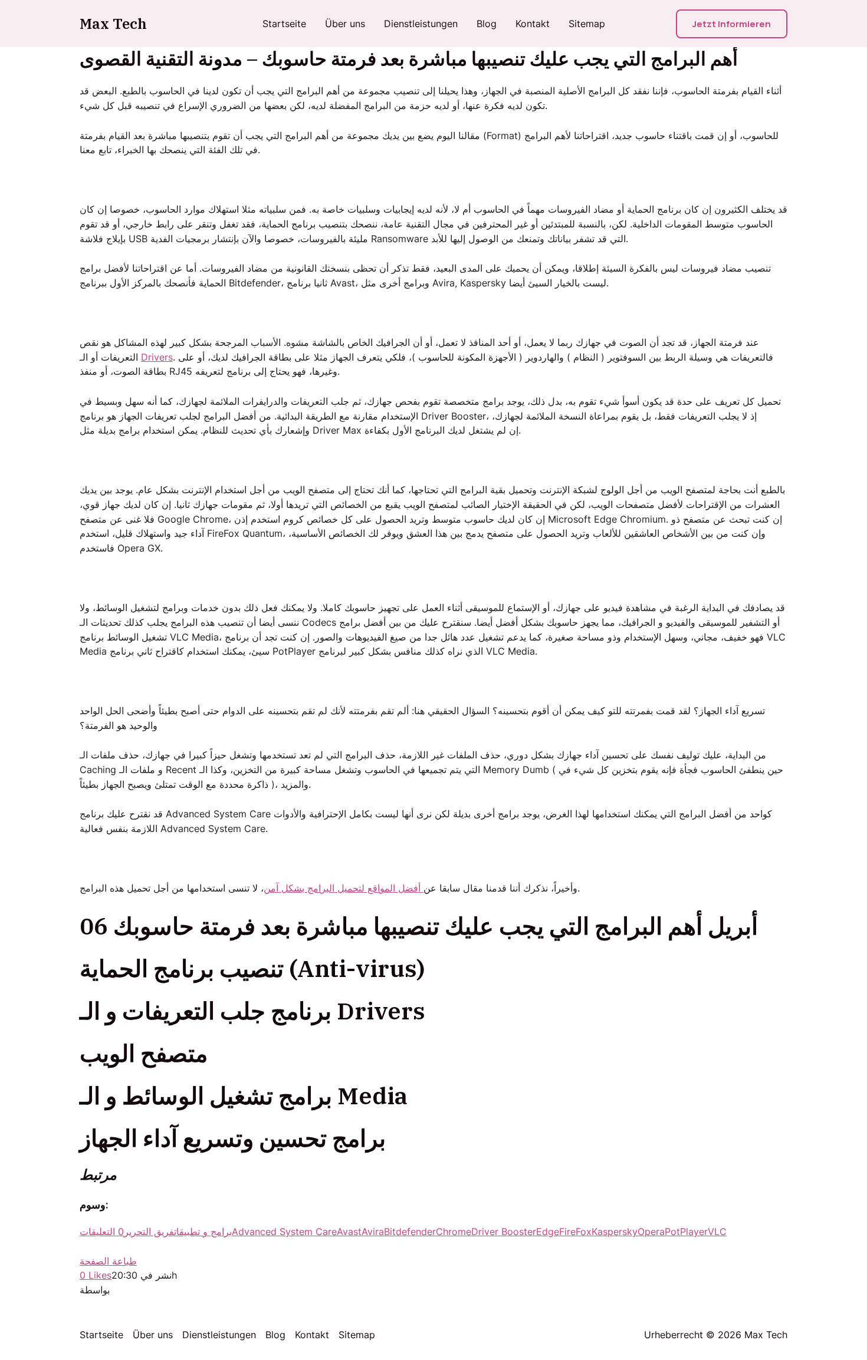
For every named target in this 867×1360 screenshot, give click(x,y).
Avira (373, 1231)
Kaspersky (615, 1231)
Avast (349, 1231)
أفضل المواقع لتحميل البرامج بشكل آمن (343, 888)
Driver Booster (503, 1231)
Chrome (453, 1231)
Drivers (157, 357)
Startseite (284, 23)
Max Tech (113, 23)
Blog (487, 23)
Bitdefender (410, 1231)
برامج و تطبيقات (203, 1231)
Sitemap (587, 23)
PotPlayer (686, 1231)
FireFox (575, 1231)
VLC (717, 1231)
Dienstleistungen (421, 23)
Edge (547, 1231)
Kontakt (532, 23)
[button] (731, 23)
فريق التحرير (149, 1231)
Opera (651, 1231)
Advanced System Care (284, 1231)
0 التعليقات (102, 1231)
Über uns (345, 23)
